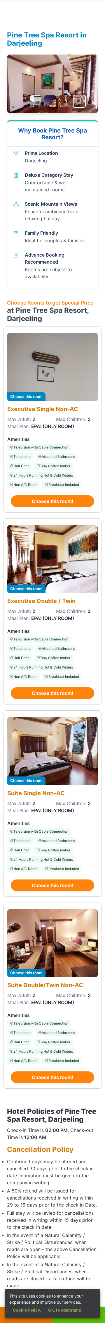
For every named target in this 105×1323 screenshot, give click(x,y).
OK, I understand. (65, 1309)
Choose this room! (52, 501)
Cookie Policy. (27, 1309)
